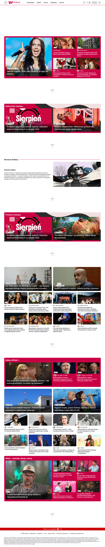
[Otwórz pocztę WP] (84, 2)
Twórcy (39, 2)
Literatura (53, 2)
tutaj (34, 544)
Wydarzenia (30, 2)
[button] (88, 2)
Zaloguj (94, 2)
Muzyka (61, 2)
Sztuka (46, 2)
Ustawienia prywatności (76, 533)
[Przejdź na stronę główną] (5, 3)
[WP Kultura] (18, 2)
